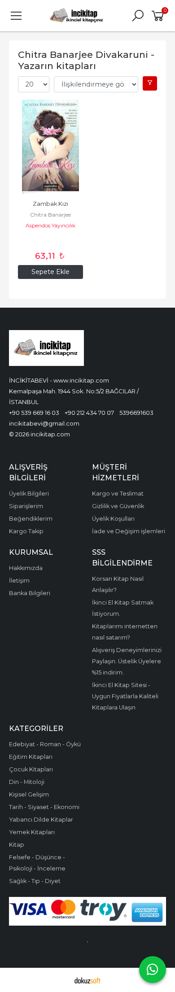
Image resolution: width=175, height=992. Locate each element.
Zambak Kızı (50, 203)
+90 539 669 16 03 (34, 412)
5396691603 (136, 412)
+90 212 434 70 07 (89, 412)
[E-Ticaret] (87, 980)
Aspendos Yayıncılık (50, 225)
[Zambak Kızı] (50, 147)
